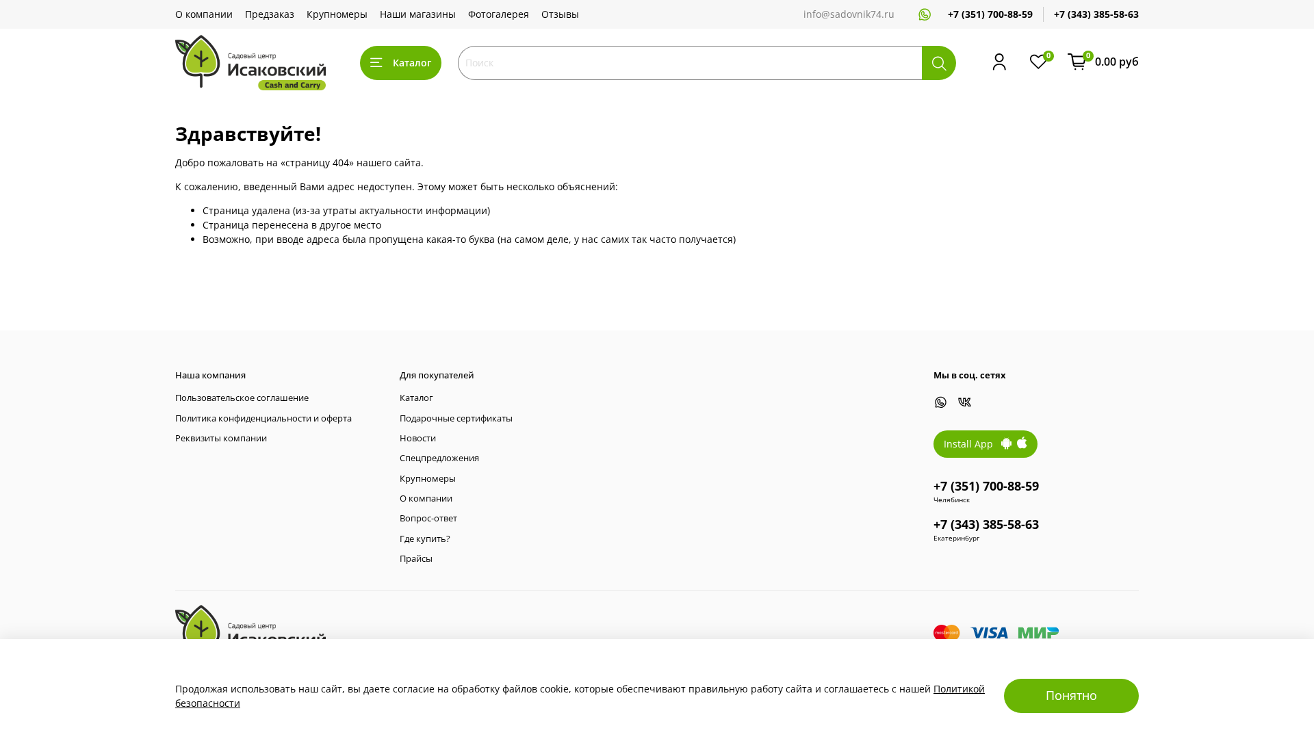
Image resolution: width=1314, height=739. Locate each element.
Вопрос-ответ (428, 518)
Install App (972, 443)
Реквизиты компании (221, 438)
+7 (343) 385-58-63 (1096, 14)
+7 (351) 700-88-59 (990, 14)
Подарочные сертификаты (456, 418)
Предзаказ (269, 14)
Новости (418, 438)
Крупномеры (337, 14)
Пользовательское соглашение (242, 398)
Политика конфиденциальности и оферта (263, 418)
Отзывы (560, 14)
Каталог (412, 62)
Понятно (1071, 695)
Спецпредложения (439, 458)
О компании (204, 14)
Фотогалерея (498, 14)
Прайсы (416, 559)
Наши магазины (418, 14)
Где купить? (425, 539)
